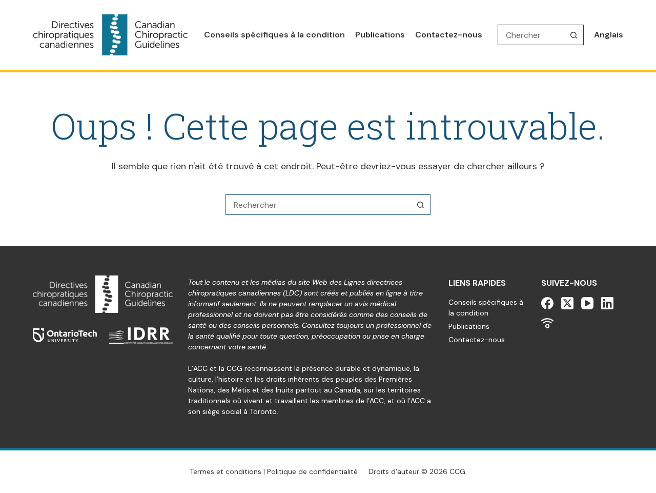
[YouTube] (587, 303)
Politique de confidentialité (312, 471)
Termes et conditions (225, 471)
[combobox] (318, 204)
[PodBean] (547, 323)
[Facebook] (547, 303)
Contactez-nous (448, 34)
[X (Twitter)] (567, 303)
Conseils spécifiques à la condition (274, 34)
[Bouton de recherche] (573, 35)
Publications (380, 34)
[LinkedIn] (607, 303)
